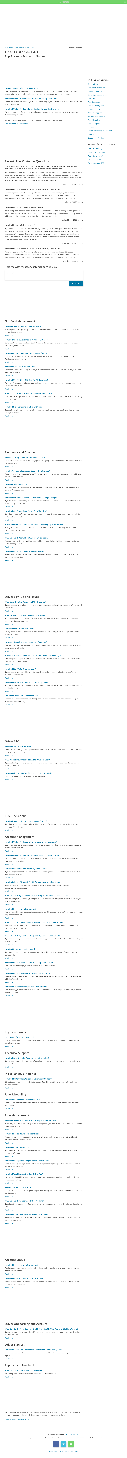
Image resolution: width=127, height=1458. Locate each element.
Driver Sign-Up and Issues (97, 95)
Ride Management (95, 124)
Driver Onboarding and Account (100, 131)
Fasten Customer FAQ (96, 163)
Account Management (96, 106)
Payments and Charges (96, 91)
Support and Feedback (96, 138)
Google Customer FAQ (96, 152)
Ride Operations (94, 102)
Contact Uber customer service (16, 124)
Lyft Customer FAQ (95, 149)
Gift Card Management (96, 88)
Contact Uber (93, 84)
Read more (9, 335)
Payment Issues (94, 109)
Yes (67, 1434)
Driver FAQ (92, 98)
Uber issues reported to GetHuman (18, 1420)
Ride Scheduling (94, 120)
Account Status (93, 127)
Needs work (74, 1434)
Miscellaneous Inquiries (97, 116)
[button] (125, 2)
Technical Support (95, 113)
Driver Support (93, 134)
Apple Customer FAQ (95, 156)
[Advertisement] (44, 142)
